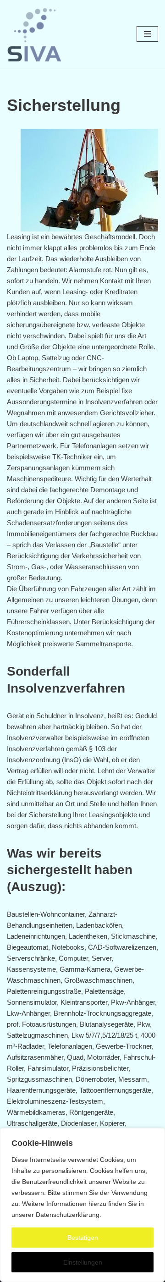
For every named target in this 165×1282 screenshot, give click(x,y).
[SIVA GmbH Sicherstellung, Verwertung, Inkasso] (34, 33)
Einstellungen (82, 1262)
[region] (82, 1205)
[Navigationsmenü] (147, 34)
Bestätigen (82, 1237)
